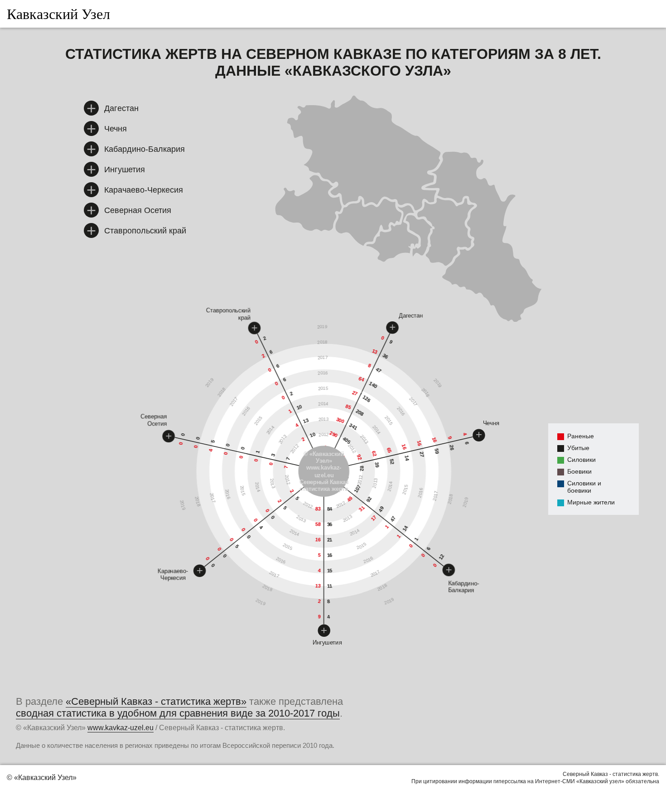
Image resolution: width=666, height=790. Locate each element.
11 (330, 586)
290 (333, 434)
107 (357, 489)
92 (359, 457)
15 (330, 570)
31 (362, 509)
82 (362, 468)
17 (374, 518)
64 (361, 379)
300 (340, 421)
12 (441, 557)
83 (318, 509)
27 (355, 393)
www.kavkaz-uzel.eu (324, 471)
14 (407, 458)
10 (299, 407)
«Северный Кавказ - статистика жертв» (156, 701)
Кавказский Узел (58, 13)
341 (353, 426)
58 (318, 524)
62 (374, 454)
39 (377, 465)
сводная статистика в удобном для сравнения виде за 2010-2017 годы (178, 713)
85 (348, 407)
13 (318, 586)
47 (379, 370)
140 (373, 384)
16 (318, 540)
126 (367, 398)
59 (437, 451)
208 (360, 412)
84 (330, 509)
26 (452, 448)
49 (349, 499)
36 (330, 524)
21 (330, 540)
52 (392, 462)
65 (389, 450)
